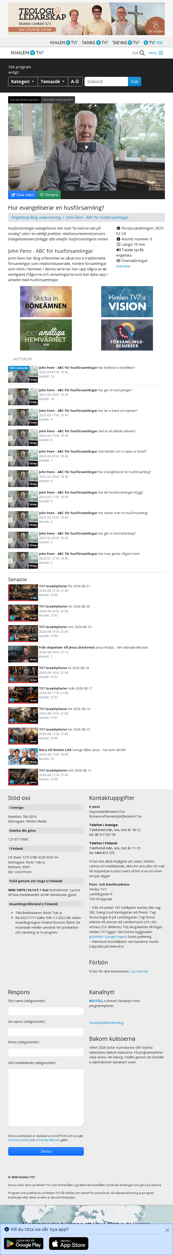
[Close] (167, 1230)
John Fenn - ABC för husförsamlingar (97, 217)
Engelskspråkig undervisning (36, 217)
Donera (51, 194)
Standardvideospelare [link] (24, 100)
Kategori (21, 81)
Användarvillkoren (48, 1140)
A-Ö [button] (75, 81)
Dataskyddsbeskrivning (106, 1022)
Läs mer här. (139, 971)
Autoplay (23, 359)
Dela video (25, 194)
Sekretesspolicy (19, 1140)
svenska (123, 266)
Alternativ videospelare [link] (58, 100)
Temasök (51, 81)
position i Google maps (107, 936)
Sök (134, 81)
